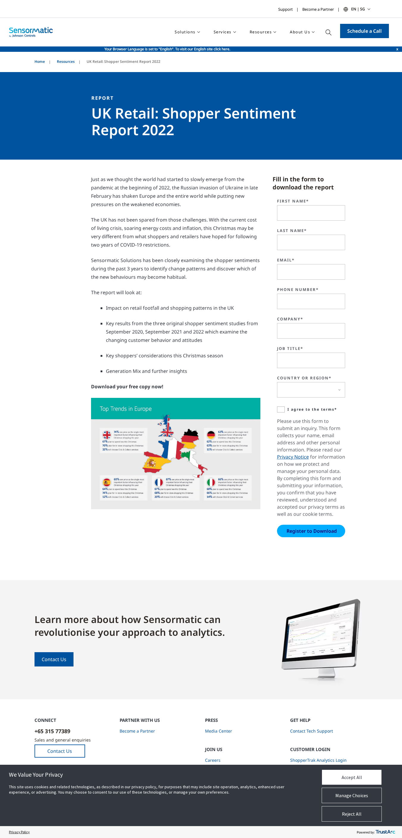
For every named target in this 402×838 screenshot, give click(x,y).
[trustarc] (385, 832)
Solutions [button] (185, 32)
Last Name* (292, 230)
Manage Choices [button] (351, 795)
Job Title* (290, 348)
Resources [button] (261, 32)
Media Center (218, 731)
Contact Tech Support (311, 731)
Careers (212, 760)
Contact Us (54, 659)
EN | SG (358, 9)
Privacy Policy (19, 832)
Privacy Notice (293, 457)
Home (40, 61)
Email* (286, 260)
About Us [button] (300, 32)
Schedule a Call (364, 31)
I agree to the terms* (312, 409)
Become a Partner (318, 9)
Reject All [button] (352, 814)
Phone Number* (298, 289)
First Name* (293, 201)
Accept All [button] (352, 777)
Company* (290, 319)
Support (285, 9)
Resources (66, 61)
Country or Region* (304, 378)
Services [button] (222, 32)
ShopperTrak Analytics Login (318, 760)
